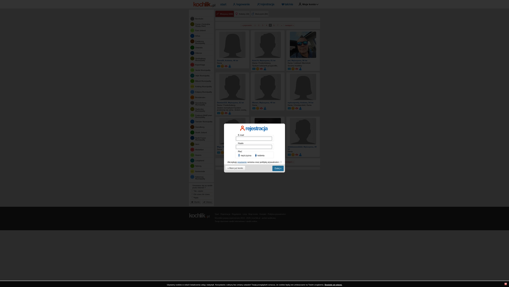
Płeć (240, 151)
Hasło (240, 143)
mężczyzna (246, 155)
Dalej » (278, 168)
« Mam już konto (235, 168)
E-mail (241, 135)
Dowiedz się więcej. (333, 285)
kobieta (261, 155)
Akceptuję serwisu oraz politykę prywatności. (253, 162)
